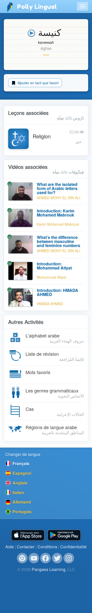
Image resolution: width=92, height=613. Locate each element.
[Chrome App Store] (22, 558)
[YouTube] (34, 558)
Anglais (19, 483)
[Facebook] (45, 558)
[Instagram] (68, 558)
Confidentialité (73, 547)
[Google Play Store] (64, 535)
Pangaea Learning (48, 569)
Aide (9, 547)
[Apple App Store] (27, 535)
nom (46, 54)
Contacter (25, 547)
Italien (18, 492)
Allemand (21, 502)
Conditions (47, 547)
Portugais (21, 511)
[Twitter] (57, 558)
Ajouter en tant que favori (38, 82)
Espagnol (21, 473)
